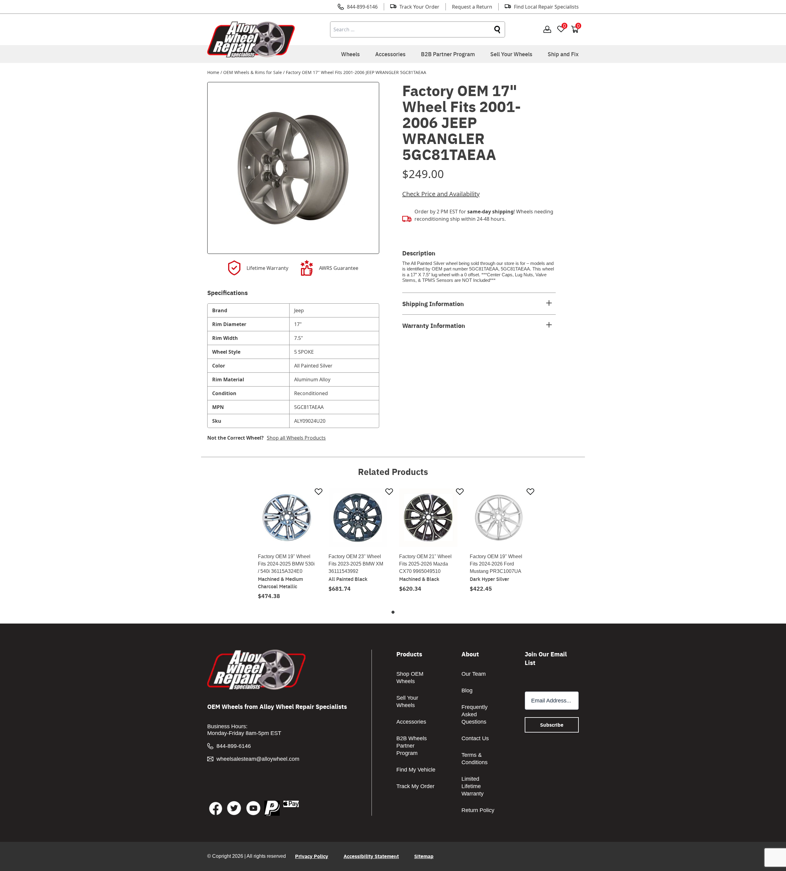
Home (213, 72)
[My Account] (547, 29)
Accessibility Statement (371, 856)
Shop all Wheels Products (296, 437)
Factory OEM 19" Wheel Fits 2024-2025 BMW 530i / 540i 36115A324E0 (286, 564)
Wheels (350, 54)
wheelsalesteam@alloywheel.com (257, 759)
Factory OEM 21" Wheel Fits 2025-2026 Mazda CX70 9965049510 (425, 564)
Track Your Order (419, 6)
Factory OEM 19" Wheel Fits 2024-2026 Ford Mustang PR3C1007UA (496, 564)
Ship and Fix (563, 54)
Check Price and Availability (441, 194)
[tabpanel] (287, 543)
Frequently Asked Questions (474, 714)
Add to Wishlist (318, 492)
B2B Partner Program (448, 54)
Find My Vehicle (415, 770)
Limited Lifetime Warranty (472, 786)
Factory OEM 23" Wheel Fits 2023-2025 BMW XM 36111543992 (356, 564)
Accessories (390, 54)
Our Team (473, 674)
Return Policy (477, 810)
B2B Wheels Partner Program (411, 745)
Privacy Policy (311, 856)
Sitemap (424, 856)
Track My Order (415, 786)
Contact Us (475, 738)
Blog (467, 690)
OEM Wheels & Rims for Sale (252, 72)
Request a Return (472, 6)
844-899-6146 (362, 6)
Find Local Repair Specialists (546, 6)
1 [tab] (393, 612)
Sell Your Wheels (511, 54)
